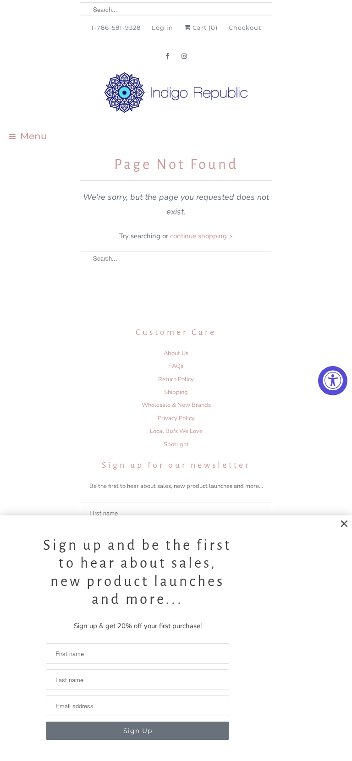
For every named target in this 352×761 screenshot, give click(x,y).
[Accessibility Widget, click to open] (332, 380)
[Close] (344, 524)
